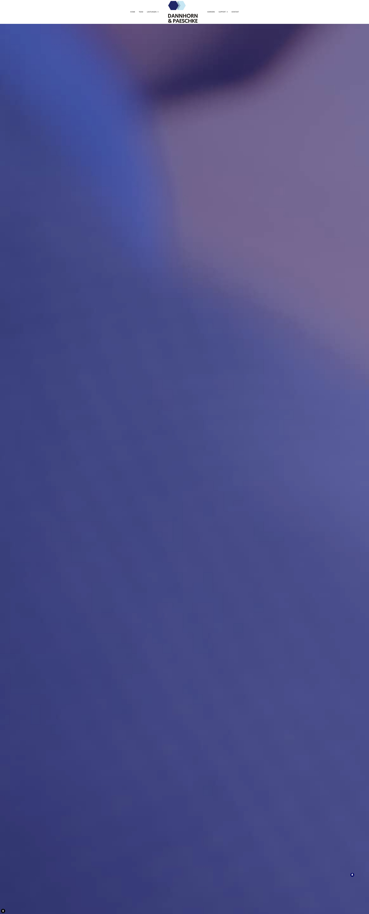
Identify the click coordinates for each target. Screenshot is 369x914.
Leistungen (152, 12)
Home (132, 12)
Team (141, 12)
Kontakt (235, 12)
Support (222, 12)
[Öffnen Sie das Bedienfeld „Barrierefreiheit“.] (3, 911)
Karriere (211, 12)
